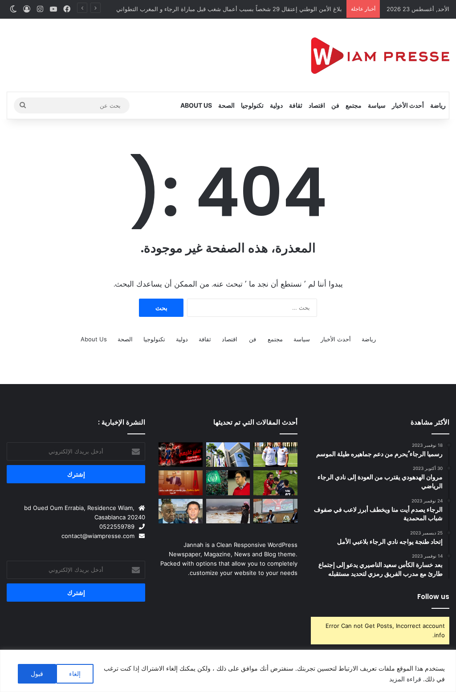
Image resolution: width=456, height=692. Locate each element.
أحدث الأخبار (408, 105)
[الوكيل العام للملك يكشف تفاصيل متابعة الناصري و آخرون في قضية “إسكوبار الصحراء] (180, 511)
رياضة (438, 105)
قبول (37, 673)
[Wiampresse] (380, 55)
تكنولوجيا (252, 105)
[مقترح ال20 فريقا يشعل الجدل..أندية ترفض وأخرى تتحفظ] (228, 454)
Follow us (433, 596)
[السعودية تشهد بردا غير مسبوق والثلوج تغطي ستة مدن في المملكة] (228, 511)
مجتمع (354, 105)
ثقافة (295, 105)
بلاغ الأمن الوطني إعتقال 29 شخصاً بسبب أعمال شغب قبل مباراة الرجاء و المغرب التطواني (229, 8)
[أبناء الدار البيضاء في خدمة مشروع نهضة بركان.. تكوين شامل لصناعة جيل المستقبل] (275, 454)
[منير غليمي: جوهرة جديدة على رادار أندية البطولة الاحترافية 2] (180, 454)
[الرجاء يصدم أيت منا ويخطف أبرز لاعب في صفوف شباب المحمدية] (228, 482)
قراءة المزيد (405, 679)
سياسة (377, 105)
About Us (196, 105)
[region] (228, 671)
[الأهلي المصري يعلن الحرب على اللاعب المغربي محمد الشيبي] (275, 482)
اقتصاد (317, 105)
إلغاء (75, 673)
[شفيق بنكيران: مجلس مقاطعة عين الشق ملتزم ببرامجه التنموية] (180, 482)
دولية (276, 105)
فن (335, 105)
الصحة (226, 105)
